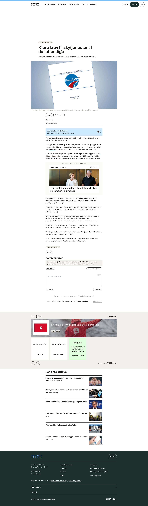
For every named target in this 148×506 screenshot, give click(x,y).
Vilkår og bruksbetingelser (99, 472)
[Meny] (142, 4)
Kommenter (60, 115)
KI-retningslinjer (95, 475)
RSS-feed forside (66, 465)
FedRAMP (52, 149)
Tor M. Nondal (36, 474)
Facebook (64, 468)
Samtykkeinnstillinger (97, 468)
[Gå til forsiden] (35, 4)
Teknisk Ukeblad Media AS (47, 499)
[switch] (99, 132)
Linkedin (63, 472)
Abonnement (36, 487)
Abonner (134, 4)
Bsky (62, 475)
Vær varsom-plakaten (58, 481)
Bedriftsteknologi (45, 42)
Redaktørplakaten (75, 481)
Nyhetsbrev (94, 465)
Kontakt (34, 492)
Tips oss (112, 456)
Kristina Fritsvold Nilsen (39, 467)
